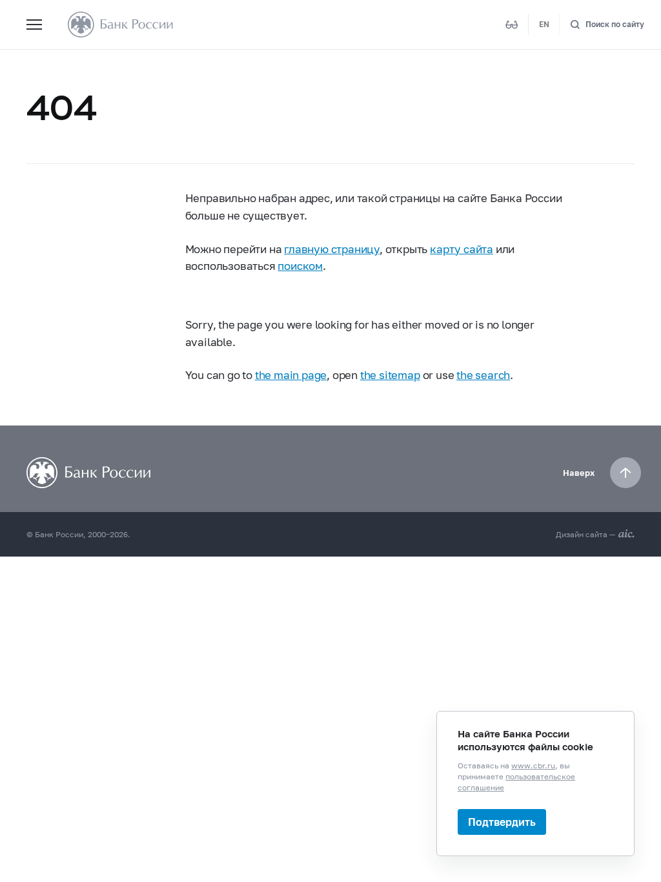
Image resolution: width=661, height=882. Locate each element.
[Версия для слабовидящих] (511, 24)
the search (483, 375)
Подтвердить (502, 821)
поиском (300, 266)
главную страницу (332, 249)
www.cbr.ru (533, 765)
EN (544, 24)
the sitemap (390, 375)
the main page (291, 375)
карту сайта (461, 249)
